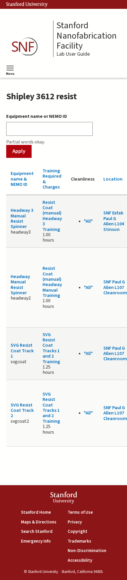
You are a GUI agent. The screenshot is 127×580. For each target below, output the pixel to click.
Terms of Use (80, 512)
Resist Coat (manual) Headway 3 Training (52, 216)
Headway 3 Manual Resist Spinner (22, 218)
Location (113, 179)
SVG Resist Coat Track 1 (22, 350)
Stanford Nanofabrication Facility (86, 36)
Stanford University (27, 4)
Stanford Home (36, 512)
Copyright (77, 531)
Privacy (75, 522)
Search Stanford (37, 531)
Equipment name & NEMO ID (22, 179)
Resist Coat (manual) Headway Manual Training (52, 282)
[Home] (26, 46)
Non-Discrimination (87, 551)
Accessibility (80, 560)
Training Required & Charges (52, 179)
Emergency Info (36, 541)
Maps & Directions (38, 522)
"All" (88, 221)
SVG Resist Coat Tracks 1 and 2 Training (51, 348)
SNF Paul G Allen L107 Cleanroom (115, 287)
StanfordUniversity (63, 499)
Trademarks (79, 541)
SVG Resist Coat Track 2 (22, 410)
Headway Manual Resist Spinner (20, 284)
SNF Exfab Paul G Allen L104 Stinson (113, 221)
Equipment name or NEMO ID (36, 116)
